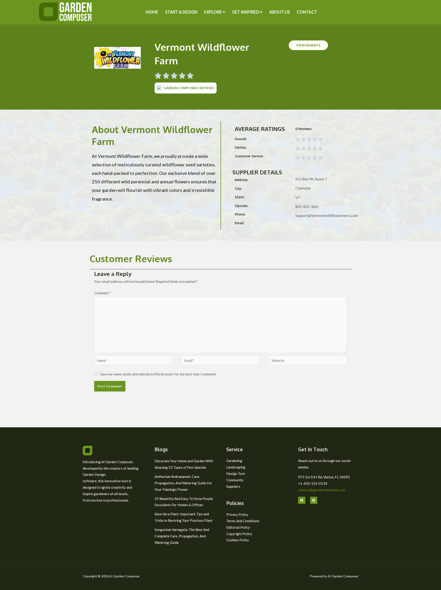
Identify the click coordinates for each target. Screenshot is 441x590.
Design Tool (235, 473)
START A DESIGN (181, 11)
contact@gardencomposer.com (321, 490)
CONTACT (307, 11)
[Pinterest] (313, 500)
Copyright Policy (239, 534)
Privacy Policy (237, 514)
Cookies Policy (237, 540)
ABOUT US (279, 11)
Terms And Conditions (243, 521)
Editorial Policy (238, 527)
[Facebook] (301, 500)
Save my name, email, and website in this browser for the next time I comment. (158, 374)
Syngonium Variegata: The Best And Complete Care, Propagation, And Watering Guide (182, 536)
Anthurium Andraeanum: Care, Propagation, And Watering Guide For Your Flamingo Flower (183, 482)
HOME (152, 11)
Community (234, 480)
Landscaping (235, 467)
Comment (102, 293)
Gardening (234, 461)
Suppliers (233, 486)
